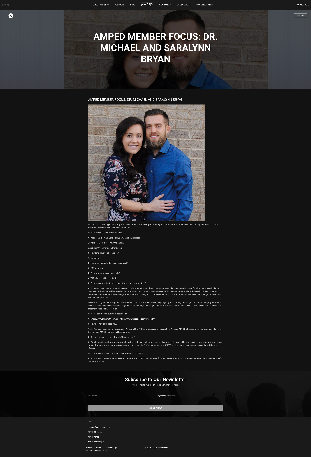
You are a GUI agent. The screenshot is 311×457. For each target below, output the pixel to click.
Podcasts (119, 5)
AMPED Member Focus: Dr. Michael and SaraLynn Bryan (135, 100)
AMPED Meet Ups (96, 442)
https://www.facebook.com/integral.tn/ (138, 319)
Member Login (111, 448)
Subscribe (300, 15)
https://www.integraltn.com (103, 319)
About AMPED (100, 5)
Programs (163, 5)
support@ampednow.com (99, 427)
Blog (132, 5)
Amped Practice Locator (96, 450)
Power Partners (204, 5)
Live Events (182, 5)
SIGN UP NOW (155, 408)
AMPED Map (93, 437)
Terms (98, 448)
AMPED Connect (95, 432)
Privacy (89, 448)
